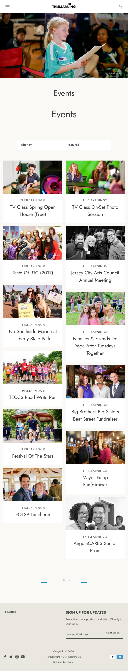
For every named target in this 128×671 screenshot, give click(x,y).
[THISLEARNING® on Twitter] (11, 656)
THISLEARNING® (56, 657)
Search (10, 612)
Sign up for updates (86, 612)
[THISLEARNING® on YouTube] (23, 656)
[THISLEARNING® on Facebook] (5, 656)
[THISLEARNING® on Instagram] (17, 656)
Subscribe (113, 632)
